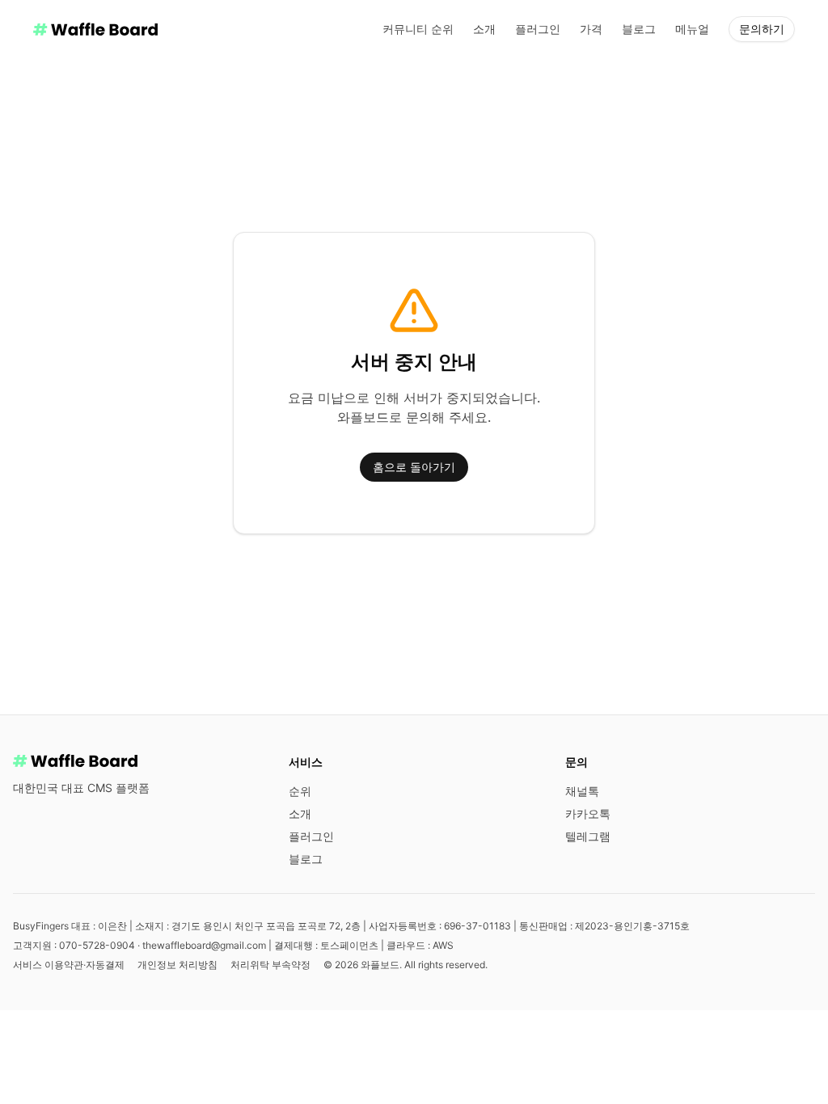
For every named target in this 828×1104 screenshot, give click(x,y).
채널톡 (582, 791)
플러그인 (537, 29)
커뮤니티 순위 (418, 29)
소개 (484, 29)
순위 (300, 791)
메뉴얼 (692, 29)
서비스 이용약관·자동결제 (69, 965)
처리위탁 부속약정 (270, 965)
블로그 (639, 29)
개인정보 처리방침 (177, 965)
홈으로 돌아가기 (414, 467)
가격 (591, 29)
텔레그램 (587, 836)
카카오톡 (587, 813)
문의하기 (761, 29)
